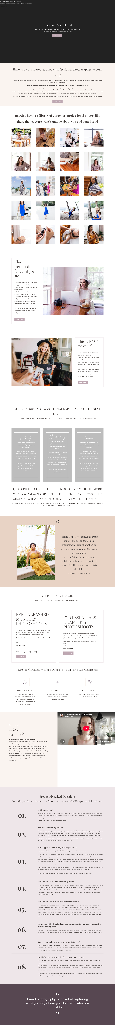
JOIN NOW (56, 35)
